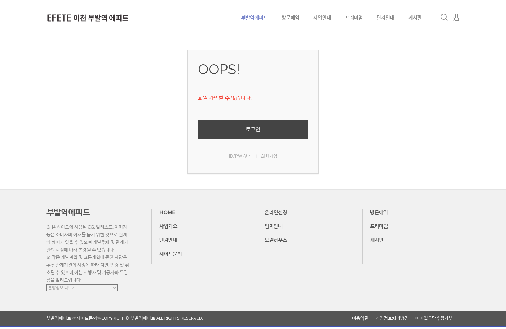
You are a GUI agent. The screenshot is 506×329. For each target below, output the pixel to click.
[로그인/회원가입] (456, 17)
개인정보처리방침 (392, 318)
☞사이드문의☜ (86, 318)
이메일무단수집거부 (434, 318)
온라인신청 (276, 212)
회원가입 (269, 156)
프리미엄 (354, 17)
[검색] (444, 17)
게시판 (415, 17)
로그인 (253, 129)
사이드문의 (170, 253)
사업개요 (168, 225)
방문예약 (290, 17)
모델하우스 (276, 239)
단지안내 (385, 17)
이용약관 (360, 318)
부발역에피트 (254, 17)
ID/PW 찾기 (240, 156)
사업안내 (322, 17)
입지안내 (274, 225)
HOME (167, 212)
